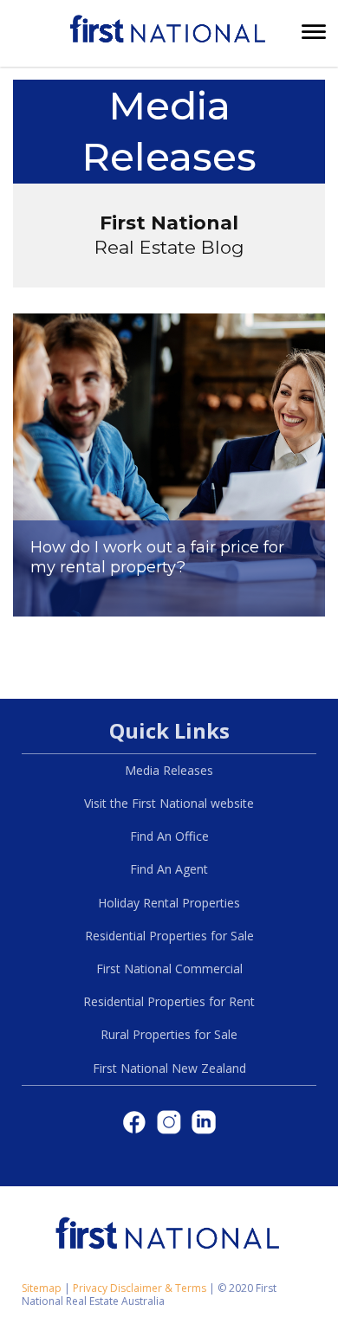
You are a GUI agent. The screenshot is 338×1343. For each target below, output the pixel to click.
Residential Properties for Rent (169, 1001)
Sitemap (42, 1288)
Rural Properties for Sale (169, 1034)
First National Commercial (169, 968)
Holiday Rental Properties (169, 902)
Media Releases (169, 770)
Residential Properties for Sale (169, 935)
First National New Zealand (169, 1068)
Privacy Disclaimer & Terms (139, 1288)
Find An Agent (169, 869)
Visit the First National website (169, 803)
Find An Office (169, 836)
